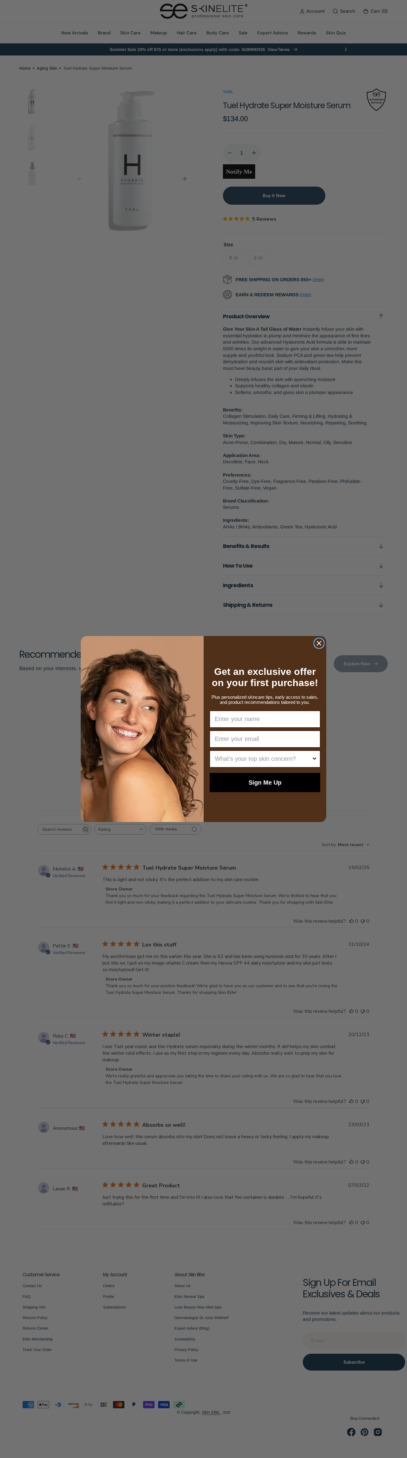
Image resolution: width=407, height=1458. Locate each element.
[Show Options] (315, 759)
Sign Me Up (265, 782)
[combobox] (263, 759)
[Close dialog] (319, 643)
